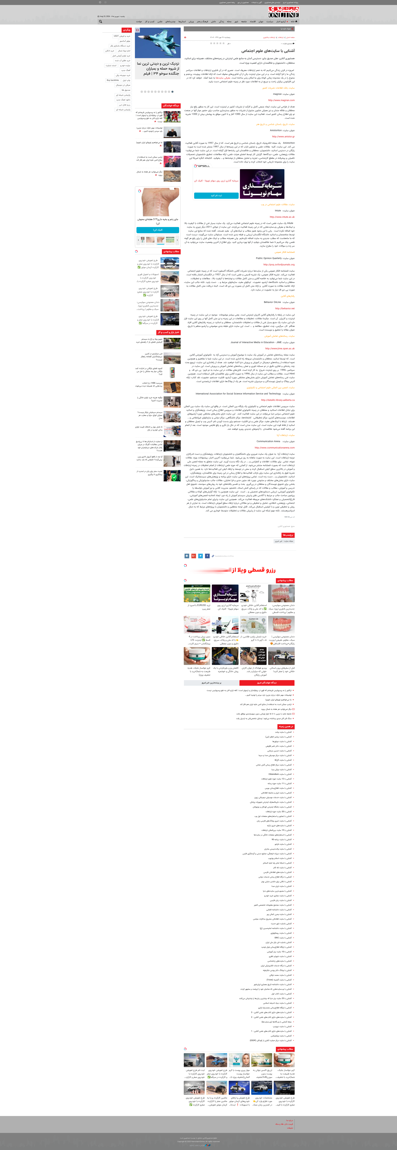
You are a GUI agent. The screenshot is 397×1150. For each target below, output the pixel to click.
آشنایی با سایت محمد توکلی (280, 975)
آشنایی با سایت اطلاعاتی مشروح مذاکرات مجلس (272, 919)
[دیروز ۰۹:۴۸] (172, 446)
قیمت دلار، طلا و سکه (284, 1124)
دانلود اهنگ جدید (123, 99)
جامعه (244, 21)
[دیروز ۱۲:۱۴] (172, 116)
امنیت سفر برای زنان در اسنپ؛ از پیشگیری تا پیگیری (149, 473)
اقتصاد (253, 21)
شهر (236, 21)
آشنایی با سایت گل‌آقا (283, 760)
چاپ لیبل (126, 80)
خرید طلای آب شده (122, 60)
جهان (261, 21)
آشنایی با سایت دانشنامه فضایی (279, 909)
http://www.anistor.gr (283, 137)
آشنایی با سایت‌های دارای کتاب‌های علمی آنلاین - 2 (271, 1017)
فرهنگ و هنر (202, 21)
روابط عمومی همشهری (227, 2)
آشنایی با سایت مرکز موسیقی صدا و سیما (275, 755)
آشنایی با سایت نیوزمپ (282, 1026)
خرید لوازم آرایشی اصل (121, 55)
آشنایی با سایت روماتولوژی (281, 933)
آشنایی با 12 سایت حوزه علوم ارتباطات (276, 779)
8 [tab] (148, 92)
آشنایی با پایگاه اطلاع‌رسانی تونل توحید (276, 947)
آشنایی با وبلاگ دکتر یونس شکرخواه (277, 970)
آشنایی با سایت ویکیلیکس (281, 1035)
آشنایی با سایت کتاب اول (282, 993)
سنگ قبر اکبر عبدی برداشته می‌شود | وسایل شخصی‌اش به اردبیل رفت (264, 718)
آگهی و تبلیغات (256, 2)
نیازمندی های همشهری (272, 2)
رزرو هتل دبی (124, 104)
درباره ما (289, 1120)
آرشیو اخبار (280, 21)
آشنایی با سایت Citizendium (280, 774)
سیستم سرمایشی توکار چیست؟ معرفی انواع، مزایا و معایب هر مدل (150, 415)
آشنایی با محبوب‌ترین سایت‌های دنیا (277, 891)
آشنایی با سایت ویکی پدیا (282, 769)
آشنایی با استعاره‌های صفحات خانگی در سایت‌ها (273, 835)
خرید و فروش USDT (122, 36)
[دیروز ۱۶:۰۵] (172, 343)
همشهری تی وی (243, 2)
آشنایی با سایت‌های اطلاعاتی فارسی (277, 872)
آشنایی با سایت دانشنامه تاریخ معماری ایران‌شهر (273, 984)
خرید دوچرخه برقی (123, 75)
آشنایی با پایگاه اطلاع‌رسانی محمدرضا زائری (275, 1007)
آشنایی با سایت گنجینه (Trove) (279, 979)
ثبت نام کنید (216, 195)
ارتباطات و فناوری (269, 37)
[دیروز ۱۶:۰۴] (172, 387)
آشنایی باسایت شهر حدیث (281, 923)
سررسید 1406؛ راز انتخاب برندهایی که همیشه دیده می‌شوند (148, 385)
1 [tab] (172, 92)
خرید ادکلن (109, 50)
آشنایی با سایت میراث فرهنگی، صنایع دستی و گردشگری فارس (267, 853)
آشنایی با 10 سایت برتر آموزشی (279, 951)
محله (229, 21)
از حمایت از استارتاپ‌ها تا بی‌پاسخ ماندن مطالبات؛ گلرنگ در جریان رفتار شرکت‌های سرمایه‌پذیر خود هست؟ (149, 446)
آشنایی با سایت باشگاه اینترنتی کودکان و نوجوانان (272, 807)
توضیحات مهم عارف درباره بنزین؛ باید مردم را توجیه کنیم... (268, 695)
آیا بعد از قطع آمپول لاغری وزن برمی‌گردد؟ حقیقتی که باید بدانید (149, 458)
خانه (293, 21)
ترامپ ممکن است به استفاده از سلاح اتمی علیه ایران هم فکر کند (266, 704)
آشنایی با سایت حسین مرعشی (279, 750)
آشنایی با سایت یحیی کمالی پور (279, 914)
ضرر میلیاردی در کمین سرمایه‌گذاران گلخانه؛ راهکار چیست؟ (151, 356)
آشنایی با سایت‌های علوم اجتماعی (268, 51)
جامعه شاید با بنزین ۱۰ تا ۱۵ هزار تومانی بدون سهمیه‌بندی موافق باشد (264, 714)
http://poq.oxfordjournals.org (279, 265)
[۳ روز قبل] (172, 461)
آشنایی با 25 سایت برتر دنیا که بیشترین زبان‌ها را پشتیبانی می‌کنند (265, 998)
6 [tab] (155, 92)
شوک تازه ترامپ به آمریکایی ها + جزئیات (274, 28)
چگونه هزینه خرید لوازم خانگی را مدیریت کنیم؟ (149, 399)
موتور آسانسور (125, 41)
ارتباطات (281, 37)
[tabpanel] (158, 53)
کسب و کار (149, 21)
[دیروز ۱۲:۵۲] (172, 176)
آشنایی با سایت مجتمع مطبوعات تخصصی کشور (273, 905)
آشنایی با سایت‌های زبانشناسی (280, 961)
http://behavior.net (285, 309)
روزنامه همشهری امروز (290, 2)
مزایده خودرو (125, 65)
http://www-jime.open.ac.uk (280, 349)
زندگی (221, 21)
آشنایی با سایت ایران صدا (282, 886)
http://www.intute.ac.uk (282, 217)
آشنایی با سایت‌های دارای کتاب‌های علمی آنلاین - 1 (271, 1031)
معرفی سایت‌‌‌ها (223, 78)
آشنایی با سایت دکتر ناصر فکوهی (279, 746)
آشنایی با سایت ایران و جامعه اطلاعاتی (276, 792)
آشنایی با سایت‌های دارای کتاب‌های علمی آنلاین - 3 (271, 1012)
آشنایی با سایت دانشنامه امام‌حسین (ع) (276, 928)
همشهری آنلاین (282, 12)
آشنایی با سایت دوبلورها (282, 741)
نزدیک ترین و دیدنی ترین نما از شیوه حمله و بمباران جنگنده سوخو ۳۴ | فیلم (158, 69)
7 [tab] (151, 92)
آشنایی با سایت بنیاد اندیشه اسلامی (277, 1003)
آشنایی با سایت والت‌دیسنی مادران (278, 849)
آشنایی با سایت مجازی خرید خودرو (278, 895)
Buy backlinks (113, 80)
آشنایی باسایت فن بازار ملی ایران (279, 942)
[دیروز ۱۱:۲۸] (172, 132)
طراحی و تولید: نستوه (197, 1145)
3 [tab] (165, 92)
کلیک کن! (158, 230)
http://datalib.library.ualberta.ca (278, 400)
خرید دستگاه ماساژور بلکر (120, 45)
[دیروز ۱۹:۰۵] (172, 147)
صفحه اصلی (290, 37)
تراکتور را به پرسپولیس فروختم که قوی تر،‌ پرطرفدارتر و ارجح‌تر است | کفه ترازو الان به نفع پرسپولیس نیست (249, 690)
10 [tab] (142, 92)
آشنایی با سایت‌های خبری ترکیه (279, 825)
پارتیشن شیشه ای (123, 95)
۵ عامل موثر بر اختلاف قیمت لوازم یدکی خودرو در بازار (148, 428)
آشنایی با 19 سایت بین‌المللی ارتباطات (276, 830)
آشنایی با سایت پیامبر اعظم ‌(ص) (278, 736)
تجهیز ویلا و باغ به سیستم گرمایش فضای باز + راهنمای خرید (149, 341)
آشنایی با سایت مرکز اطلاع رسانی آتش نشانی (274, 765)
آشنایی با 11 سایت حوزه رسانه (280, 783)
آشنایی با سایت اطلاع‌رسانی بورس (278, 788)
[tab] (267, 683)
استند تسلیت (111, 65)
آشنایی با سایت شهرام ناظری (280, 956)
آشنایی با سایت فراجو (283, 844)
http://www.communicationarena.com (275, 448)
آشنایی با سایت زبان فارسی (281, 900)
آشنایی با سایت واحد (283, 732)
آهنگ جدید (125, 70)
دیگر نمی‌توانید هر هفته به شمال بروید (276, 709)
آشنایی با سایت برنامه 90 (282, 839)
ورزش (191, 21)
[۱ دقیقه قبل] (158, 43)
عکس (160, 21)
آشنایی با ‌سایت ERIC (283, 937)
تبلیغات (290, 1128)
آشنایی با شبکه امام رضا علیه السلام (277, 863)
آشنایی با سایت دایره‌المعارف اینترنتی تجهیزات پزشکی (271, 802)
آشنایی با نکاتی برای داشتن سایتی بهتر (276, 881)
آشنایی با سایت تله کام (282, 867)
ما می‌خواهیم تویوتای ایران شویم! (278, 699)
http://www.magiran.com (281, 100)
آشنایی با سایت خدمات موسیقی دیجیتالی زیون (273, 797)
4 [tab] (162, 92)
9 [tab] (145, 92)
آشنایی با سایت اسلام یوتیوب (280, 858)
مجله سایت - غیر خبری (284, 541)
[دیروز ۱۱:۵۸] (172, 416)
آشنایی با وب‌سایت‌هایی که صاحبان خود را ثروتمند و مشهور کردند (266, 989)
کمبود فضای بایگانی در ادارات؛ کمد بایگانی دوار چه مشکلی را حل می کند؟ (148, 371)
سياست (269, 21)
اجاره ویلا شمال (124, 50)
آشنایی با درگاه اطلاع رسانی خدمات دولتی (275, 877)
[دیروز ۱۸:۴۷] (172, 161)
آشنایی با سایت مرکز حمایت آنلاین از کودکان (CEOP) (271, 1040)
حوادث (139, 21)
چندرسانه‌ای (170, 21)
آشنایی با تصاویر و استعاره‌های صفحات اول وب (273, 816)
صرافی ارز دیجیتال (123, 85)
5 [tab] (158, 92)
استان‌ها (182, 21)
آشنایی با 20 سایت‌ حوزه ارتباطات (279, 811)
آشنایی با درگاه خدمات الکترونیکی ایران (276, 965)
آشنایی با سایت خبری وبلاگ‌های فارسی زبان (274, 821)
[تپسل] (195, 166)
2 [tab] (169, 92)
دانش (213, 21)
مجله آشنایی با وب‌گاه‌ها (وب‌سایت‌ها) (277, 1022)
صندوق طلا (126, 90)
